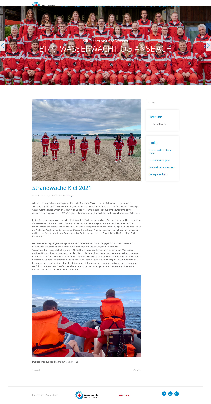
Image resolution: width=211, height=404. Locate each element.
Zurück (37, 369)
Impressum (37, 395)
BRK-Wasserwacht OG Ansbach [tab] (104, 81)
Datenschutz (52, 395)
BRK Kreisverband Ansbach (162, 167)
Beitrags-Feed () (158, 174)
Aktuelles (65, 6)
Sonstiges (70, 196)
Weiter (136, 369)
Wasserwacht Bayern (159, 160)
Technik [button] (112, 6)
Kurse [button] (152, 6)
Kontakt (175, 6)
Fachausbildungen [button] (128, 6)
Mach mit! (163, 6)
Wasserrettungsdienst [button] (95, 6)
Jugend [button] (143, 6)
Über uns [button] (77, 6)
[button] (2, 46)
